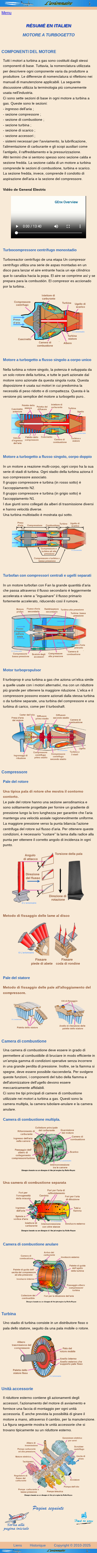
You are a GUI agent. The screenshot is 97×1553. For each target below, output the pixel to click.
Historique (38, 1545)
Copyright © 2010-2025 (72, 1545)
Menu (6, 13)
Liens (17, 1545)
